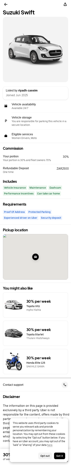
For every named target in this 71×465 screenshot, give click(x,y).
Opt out (45, 455)
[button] (37, 158)
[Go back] (5, 4)
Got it (59, 455)
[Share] (65, 4)
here (49, 444)
